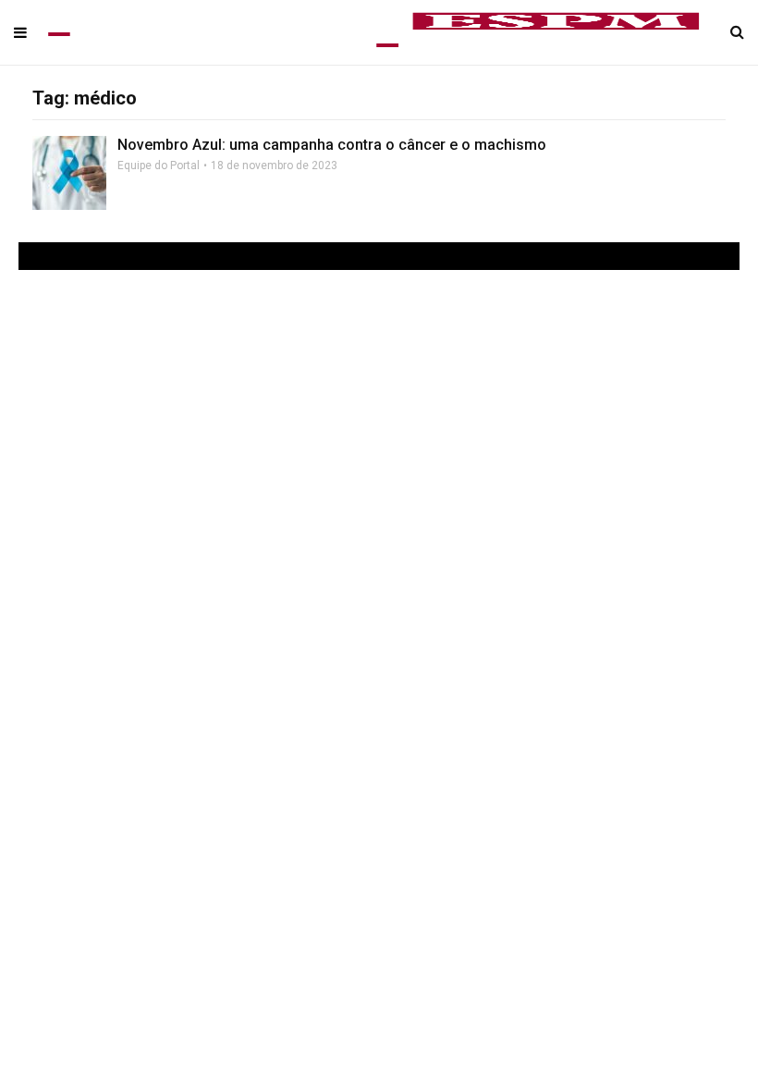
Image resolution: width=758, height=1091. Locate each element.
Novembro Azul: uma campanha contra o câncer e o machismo (331, 144)
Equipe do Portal (158, 165)
